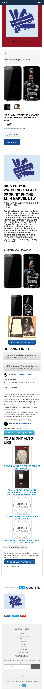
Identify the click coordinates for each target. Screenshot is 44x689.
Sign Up (35, 667)
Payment (17, 547)
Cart (40, 3)
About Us (23, 647)
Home (7, 54)
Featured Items (23, 636)
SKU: (5, 247)
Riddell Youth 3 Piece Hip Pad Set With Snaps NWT (22, 467)
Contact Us (23, 649)
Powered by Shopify (32, 681)
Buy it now (12, 142)
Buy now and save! (22, 342)
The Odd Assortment (17, 681)
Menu (6, 3)
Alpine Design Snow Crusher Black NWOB (22, 517)
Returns (23, 547)
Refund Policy (23, 652)
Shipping (7, 128)
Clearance (23, 644)
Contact (5, 547)
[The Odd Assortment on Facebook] (23, 675)
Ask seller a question (19, 433)
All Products (23, 639)
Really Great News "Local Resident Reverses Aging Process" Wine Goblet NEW (22, 492)
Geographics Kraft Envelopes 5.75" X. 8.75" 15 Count (22, 541)
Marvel (23, 641)
